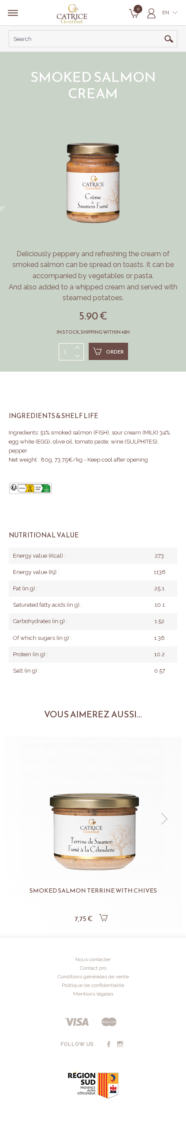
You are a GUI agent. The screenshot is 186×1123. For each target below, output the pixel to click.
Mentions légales (93, 994)
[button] (21, 819)
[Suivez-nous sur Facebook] (108, 1044)
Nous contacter (93, 959)
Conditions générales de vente (93, 977)
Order (115, 352)
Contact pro (93, 968)
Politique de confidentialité (93, 985)
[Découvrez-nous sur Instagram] (120, 1044)
